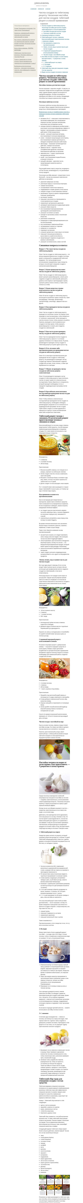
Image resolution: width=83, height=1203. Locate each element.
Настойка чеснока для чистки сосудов (54, 31)
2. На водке (46, 64)
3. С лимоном (47, 66)
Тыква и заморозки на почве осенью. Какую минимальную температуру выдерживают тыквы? (25, 61)
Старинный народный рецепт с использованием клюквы (52, 52)
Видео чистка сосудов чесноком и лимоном (55, 72)
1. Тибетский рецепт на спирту (52, 62)
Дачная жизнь (41, 3)
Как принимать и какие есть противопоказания (51, 44)
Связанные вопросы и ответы (51, 35)
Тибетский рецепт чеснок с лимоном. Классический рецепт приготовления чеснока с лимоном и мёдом (55, 39)
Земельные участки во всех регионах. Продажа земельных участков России (23, 54)
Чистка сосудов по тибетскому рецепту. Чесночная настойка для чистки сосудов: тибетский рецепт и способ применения (54, 27)
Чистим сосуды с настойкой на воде (54, 55)
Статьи (47, 8)
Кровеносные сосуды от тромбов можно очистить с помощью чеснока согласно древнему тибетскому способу (54, 114)
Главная (33, 8)
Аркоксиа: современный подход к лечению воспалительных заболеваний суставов (24, 35)
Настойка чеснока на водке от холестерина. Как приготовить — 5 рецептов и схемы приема (55, 58)
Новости (41, 8)
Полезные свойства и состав (52, 33)
